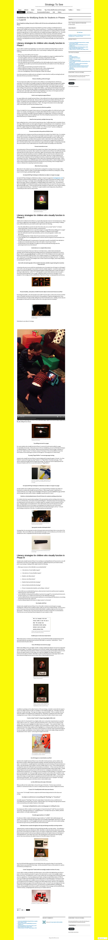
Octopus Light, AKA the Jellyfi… (56, 922)
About (32, 10)
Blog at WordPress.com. (54, 937)
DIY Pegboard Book (73, 56)
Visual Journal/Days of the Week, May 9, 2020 (78, 47)
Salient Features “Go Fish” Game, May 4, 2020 (78, 49)
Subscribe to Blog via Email (76, 72)
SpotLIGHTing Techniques (74, 57)
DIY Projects (30, 12)
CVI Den (70, 59)
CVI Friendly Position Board (75, 60)
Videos (59, 12)
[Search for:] (79, 19)
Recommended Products (43, 12)
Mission (26, 10)
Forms (78, 10)
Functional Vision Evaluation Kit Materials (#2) (79, 65)
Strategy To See (54, 4)
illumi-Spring (72, 69)
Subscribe (71, 83)
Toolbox (70, 10)
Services (39, 10)
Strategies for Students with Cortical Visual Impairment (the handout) (78, 64)
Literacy (20, 12)
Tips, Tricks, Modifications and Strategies (54, 10)
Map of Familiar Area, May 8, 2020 (76, 48)
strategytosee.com (58, 178)
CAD (54, 12)
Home (19, 10)
